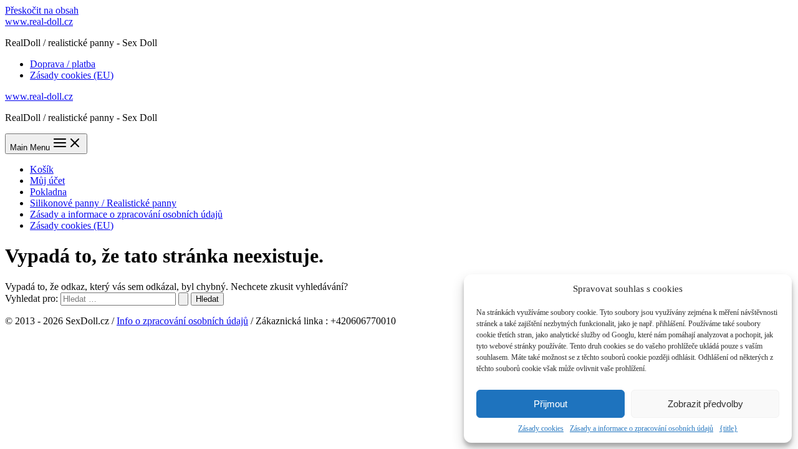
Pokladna (48, 191)
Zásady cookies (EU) (71, 75)
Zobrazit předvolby (705, 403)
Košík (42, 169)
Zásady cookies (541, 428)
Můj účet (47, 180)
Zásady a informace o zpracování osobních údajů (641, 428)
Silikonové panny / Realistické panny (103, 203)
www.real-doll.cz (39, 21)
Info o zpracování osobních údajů (182, 321)
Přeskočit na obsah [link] (42, 10)
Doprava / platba (62, 64)
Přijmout (550, 403)
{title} (728, 428)
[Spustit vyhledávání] (183, 299)
